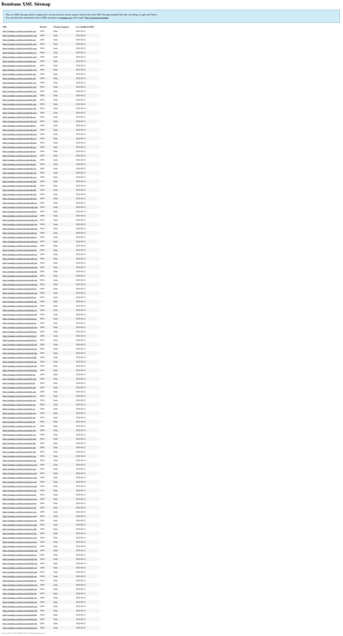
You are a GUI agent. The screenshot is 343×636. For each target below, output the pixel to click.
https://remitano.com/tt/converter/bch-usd (20, 301)
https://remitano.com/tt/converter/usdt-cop (20, 263)
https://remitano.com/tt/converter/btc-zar (19, 31)
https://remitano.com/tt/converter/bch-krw (20, 370)
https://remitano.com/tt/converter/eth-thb (19, 186)
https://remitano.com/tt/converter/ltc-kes (19, 417)
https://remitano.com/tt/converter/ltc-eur (19, 404)
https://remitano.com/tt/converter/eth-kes (19, 160)
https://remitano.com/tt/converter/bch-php (20, 353)
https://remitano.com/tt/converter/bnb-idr (19, 593)
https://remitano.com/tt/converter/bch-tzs (19, 297)
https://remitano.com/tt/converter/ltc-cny (19, 396)
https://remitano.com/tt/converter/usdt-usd (20, 216)
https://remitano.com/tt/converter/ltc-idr (19, 422)
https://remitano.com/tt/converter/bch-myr (20, 327)
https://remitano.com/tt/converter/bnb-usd (20, 559)
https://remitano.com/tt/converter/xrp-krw (20, 542)
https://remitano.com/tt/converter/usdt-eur (20, 233)
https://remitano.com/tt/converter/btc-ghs (19, 108)
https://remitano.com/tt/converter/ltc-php (19, 439)
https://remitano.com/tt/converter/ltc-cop (19, 435)
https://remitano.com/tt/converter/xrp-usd (20, 473)
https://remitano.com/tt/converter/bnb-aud (20, 572)
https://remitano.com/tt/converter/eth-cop (19, 177)
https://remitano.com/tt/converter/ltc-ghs (19, 452)
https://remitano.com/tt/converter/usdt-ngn (20, 220)
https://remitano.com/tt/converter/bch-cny (20, 310)
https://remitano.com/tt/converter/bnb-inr (19, 580)
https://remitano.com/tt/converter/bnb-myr (20, 585)
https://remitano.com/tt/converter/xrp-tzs (19, 469)
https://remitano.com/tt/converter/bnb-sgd (20, 602)
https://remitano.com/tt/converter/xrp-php (20, 525)
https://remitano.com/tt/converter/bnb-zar (20, 546)
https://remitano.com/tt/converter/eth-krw (20, 198)
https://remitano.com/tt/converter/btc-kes (19, 74)
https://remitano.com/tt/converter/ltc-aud (19, 400)
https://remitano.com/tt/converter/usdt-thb (20, 271)
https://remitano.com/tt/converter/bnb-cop (20, 606)
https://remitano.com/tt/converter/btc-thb (19, 100)
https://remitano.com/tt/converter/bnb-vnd (20, 550)
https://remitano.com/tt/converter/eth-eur (19, 147)
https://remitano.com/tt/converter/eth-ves (19, 168)
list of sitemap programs (96, 17)
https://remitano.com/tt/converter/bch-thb (20, 357)
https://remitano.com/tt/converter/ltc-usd (19, 387)
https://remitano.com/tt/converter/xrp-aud (20, 486)
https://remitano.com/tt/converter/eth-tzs (19, 125)
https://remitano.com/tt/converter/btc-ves (19, 83)
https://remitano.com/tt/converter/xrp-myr (20, 499)
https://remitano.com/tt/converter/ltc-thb (19, 443)
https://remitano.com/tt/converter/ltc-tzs (19, 383)
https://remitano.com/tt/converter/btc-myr (20, 70)
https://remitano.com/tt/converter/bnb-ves (20, 598)
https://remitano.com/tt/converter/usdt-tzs (19, 211)
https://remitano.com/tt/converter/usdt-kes (20, 246)
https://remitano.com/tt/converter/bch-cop (20, 349)
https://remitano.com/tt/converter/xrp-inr (19, 495)
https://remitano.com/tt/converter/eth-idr (19, 164)
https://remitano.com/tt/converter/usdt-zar (20, 203)
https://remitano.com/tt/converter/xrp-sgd (20, 516)
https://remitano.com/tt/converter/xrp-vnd (20, 465)
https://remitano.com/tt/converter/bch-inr (19, 323)
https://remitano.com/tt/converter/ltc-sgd (19, 430)
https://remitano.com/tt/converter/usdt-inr (20, 237)
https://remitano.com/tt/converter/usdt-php (20, 267)
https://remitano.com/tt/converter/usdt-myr (20, 241)
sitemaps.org (66, 17)
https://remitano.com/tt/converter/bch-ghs (20, 366)
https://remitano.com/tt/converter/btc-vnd (20, 35)
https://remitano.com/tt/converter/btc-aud (19, 57)
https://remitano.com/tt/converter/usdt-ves (20, 254)
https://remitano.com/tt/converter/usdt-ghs (20, 280)
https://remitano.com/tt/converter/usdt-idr (20, 250)
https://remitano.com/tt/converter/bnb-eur (20, 576)
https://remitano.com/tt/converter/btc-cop (19, 91)
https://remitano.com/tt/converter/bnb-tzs (19, 555)
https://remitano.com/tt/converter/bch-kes (20, 332)
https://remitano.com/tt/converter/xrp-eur (19, 490)
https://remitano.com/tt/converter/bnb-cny (20, 568)
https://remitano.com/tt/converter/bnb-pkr (20, 619)
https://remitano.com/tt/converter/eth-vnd (20, 121)
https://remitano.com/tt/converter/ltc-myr (19, 413)
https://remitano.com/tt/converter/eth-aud (19, 143)
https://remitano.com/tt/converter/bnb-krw (20, 628)
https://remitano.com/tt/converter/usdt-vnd (20, 207)
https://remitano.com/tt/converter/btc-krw (20, 113)
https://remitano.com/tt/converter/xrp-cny (20, 482)
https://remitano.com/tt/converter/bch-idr (19, 336)
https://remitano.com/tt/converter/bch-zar (19, 289)
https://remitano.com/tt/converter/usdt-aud (20, 229)
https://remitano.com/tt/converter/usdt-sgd (20, 259)
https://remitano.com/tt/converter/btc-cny (19, 53)
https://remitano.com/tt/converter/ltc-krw (19, 456)
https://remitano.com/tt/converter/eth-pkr (19, 190)
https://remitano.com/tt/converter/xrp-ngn (20, 477)
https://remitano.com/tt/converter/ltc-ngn (19, 392)
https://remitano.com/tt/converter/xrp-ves (19, 512)
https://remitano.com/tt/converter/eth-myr (20, 156)
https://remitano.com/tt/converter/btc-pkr (19, 104)
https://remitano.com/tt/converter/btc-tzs (19, 40)
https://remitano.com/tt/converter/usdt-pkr (20, 276)
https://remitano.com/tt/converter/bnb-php (20, 611)
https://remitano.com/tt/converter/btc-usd (19, 44)
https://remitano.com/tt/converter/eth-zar (19, 117)
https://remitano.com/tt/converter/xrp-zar (19, 460)
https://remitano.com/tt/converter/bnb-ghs (20, 623)
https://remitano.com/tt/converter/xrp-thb (19, 529)
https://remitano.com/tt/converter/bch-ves (20, 340)
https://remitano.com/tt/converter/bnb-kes (20, 589)
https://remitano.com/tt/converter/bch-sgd (20, 344)
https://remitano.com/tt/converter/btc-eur (19, 61)
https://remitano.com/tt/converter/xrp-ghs (20, 538)
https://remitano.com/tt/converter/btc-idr (19, 78)
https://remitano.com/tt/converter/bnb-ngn (20, 563)
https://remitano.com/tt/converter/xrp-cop (20, 520)
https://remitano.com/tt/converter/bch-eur (20, 319)
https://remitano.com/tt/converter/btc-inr (19, 65)
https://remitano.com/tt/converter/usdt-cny (20, 224)
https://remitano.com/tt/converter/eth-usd (19, 130)
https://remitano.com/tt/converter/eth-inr (19, 151)
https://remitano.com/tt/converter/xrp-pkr (20, 533)
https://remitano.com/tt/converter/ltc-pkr (19, 447)
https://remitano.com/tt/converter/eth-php (20, 181)
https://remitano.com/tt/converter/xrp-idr (19, 508)
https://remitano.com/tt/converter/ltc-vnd (19, 379)
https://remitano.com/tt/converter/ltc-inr (19, 409)
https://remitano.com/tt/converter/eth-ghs (19, 194)
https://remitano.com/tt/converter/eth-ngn (20, 134)
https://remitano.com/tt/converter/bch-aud (20, 314)
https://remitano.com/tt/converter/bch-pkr (20, 362)
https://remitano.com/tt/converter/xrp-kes (19, 503)
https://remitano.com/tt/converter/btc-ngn (20, 48)
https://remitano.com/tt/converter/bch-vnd (20, 293)
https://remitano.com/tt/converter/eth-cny (19, 138)
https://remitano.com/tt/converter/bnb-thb (20, 615)
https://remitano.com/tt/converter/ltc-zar (19, 374)
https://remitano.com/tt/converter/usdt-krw (20, 284)
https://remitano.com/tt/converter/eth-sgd (19, 173)
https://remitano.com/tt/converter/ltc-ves (19, 426)
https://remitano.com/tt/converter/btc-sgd (19, 87)
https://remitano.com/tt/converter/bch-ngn (20, 306)
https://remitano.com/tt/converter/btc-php (20, 95)
